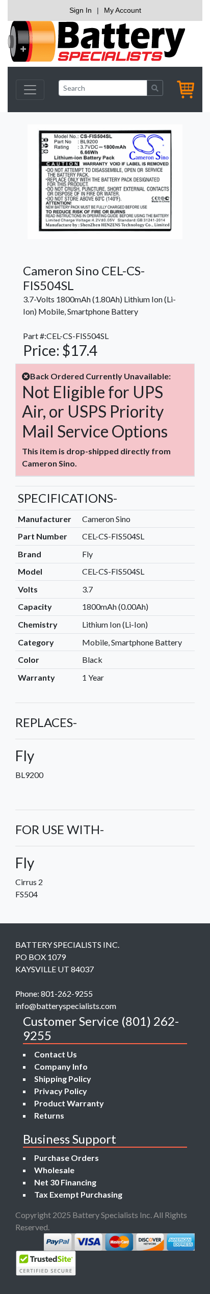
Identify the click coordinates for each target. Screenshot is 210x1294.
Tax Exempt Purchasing (78, 1194)
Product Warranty (69, 1103)
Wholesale (54, 1170)
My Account (122, 10)
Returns (49, 1115)
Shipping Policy (62, 1078)
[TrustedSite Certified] (45, 1263)
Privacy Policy (60, 1091)
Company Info (61, 1066)
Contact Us (55, 1054)
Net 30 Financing (65, 1182)
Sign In (80, 10)
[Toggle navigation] (30, 90)
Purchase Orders (66, 1157)
